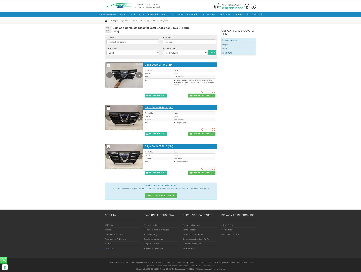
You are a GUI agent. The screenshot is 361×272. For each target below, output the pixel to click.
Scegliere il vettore (151, 243)
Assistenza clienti (232, 6)
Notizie (108, 243)
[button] (156, 96)
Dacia (224, 48)
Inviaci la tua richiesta (161, 196)
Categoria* (167, 37)
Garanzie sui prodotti (191, 225)
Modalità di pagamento (153, 248)
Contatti (108, 229)
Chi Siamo (109, 225)
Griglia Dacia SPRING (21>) (159, 65)
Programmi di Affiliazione (115, 239)
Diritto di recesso (190, 229)
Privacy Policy (227, 225)
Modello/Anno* (169, 48)
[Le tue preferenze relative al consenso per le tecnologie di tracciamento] (5, 267)
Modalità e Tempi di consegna (156, 229)
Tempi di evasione (151, 225)
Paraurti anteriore (229, 40)
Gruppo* (110, 37)
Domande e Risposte (230, 234)
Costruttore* (111, 48)
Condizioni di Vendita (114, 234)
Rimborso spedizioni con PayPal (196, 239)
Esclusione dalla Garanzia (193, 243)
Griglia (225, 44)
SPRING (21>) (227, 53)
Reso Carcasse (188, 248)
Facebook (109, 248)
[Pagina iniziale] (106, 20)
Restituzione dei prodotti (193, 234)
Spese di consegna (151, 234)
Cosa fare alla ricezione (153, 239)
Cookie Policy (227, 229)
